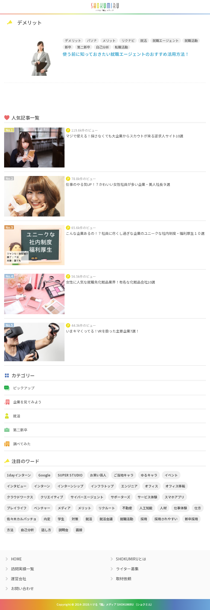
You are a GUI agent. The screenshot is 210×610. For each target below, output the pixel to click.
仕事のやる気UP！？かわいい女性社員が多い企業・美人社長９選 (118, 184)
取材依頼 (123, 578)
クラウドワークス (20, 497)
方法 (10, 529)
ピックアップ (23, 388)
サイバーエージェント (87, 497)
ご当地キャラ (123, 475)
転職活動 (121, 47)
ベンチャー (42, 507)
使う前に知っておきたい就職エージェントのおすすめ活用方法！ (126, 54)
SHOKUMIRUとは (131, 559)
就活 (143, 40)
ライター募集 (127, 568)
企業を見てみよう (27, 401)
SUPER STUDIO (70, 475)
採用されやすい (165, 518)
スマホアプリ (174, 497)
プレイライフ (17, 507)
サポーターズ (120, 497)
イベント (171, 475)
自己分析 (102, 47)
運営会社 (18, 578)
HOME (16, 559)
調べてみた (22, 443)
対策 (75, 518)
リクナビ (128, 40)
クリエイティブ (51, 497)
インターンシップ (70, 486)
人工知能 (146, 507)
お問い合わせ (22, 588)
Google (44, 475)
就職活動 (191, 40)
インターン (42, 486)
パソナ (92, 40)
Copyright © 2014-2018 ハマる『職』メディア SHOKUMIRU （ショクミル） (105, 604)
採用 (144, 518)
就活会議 (106, 518)
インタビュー (17, 486)
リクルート (106, 507)
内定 (47, 518)
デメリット (73, 40)
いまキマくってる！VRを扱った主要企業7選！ (102, 331)
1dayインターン (19, 475)
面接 (79, 529)
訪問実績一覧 (22, 568)
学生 (61, 518)
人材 (163, 507)
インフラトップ (102, 486)
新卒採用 (191, 518)
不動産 (127, 507)
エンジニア (129, 486)
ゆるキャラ (149, 475)
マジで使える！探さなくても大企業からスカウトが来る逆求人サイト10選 (124, 135)
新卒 (68, 47)
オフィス (151, 486)
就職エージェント (166, 40)
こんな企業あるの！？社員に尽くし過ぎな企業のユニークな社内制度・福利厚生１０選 (135, 233)
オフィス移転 (175, 486)
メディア (64, 507)
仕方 (197, 507)
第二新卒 (83, 47)
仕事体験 (180, 507)
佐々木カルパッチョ (21, 518)
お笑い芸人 (98, 475)
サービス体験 (147, 497)
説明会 (63, 529)
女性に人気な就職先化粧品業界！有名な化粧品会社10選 (110, 282)
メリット (109, 40)
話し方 (46, 529)
